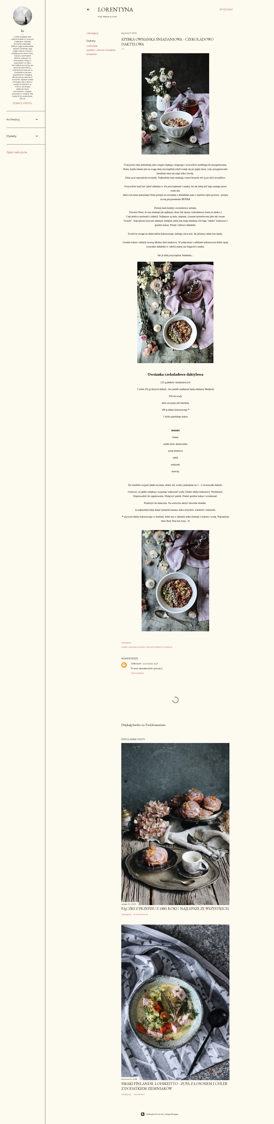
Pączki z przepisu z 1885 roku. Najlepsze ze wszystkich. (175, 908)
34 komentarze (141, 914)
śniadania (91, 54)
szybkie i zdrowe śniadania (100, 50)
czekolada (92, 46)
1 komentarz (139, 1094)
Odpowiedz (137, 673)
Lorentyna (115, 9)
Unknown (136, 663)
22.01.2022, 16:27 (150, 664)
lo (22, 30)
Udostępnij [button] (92, 33)
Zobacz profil (22, 103)
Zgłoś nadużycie (16, 152)
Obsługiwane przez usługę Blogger (162, 1114)
